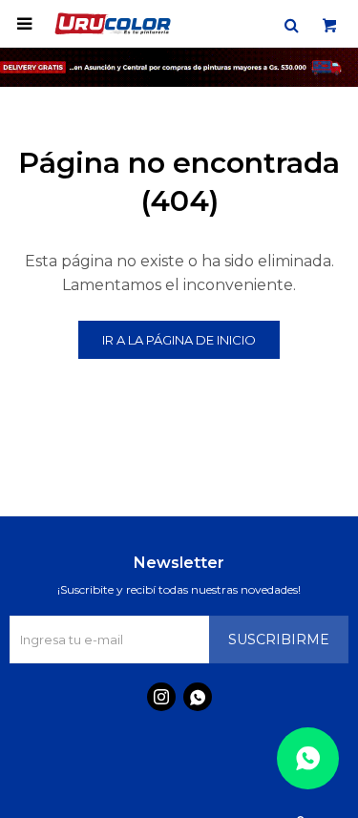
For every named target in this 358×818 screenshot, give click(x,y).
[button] (291, 24)
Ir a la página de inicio (179, 339)
